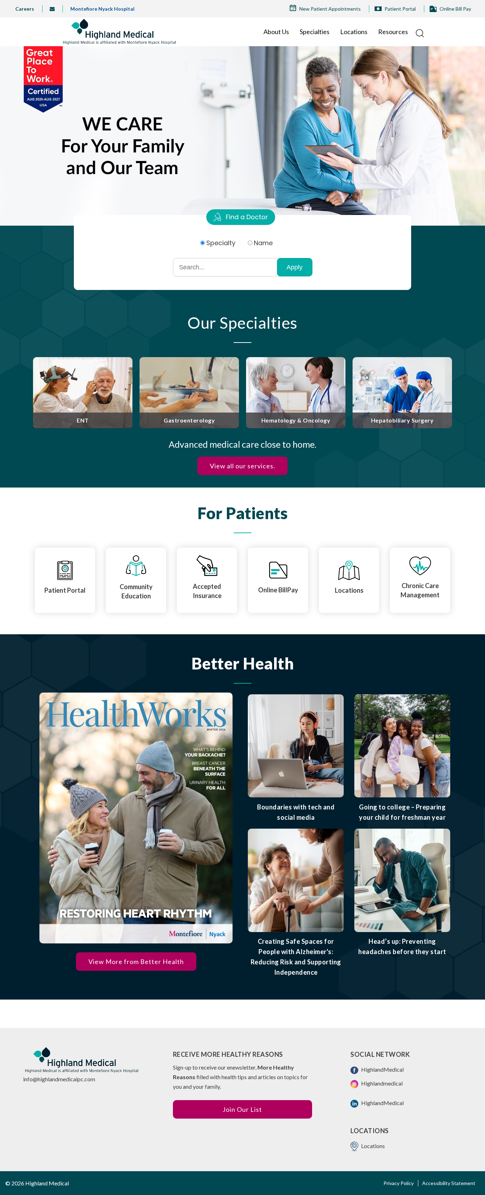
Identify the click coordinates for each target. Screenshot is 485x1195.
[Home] (119, 31)
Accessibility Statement (448, 1183)
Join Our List (242, 1109)
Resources (393, 32)
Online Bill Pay (455, 9)
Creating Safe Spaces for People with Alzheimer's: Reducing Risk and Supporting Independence (296, 956)
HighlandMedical (382, 1069)
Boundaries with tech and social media (295, 812)
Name (263, 242)
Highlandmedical (381, 1083)
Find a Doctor (247, 216)
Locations (353, 32)
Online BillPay (278, 590)
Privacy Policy (398, 1183)
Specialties (314, 32)
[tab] (240, 217)
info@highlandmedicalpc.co (57, 1079)
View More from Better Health (136, 961)
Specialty (220, 242)
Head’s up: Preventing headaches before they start (402, 946)
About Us (276, 32)
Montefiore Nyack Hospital (102, 9)
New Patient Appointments (330, 9)
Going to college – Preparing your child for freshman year (402, 812)
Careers (24, 9)
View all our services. (242, 466)
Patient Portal (400, 9)
